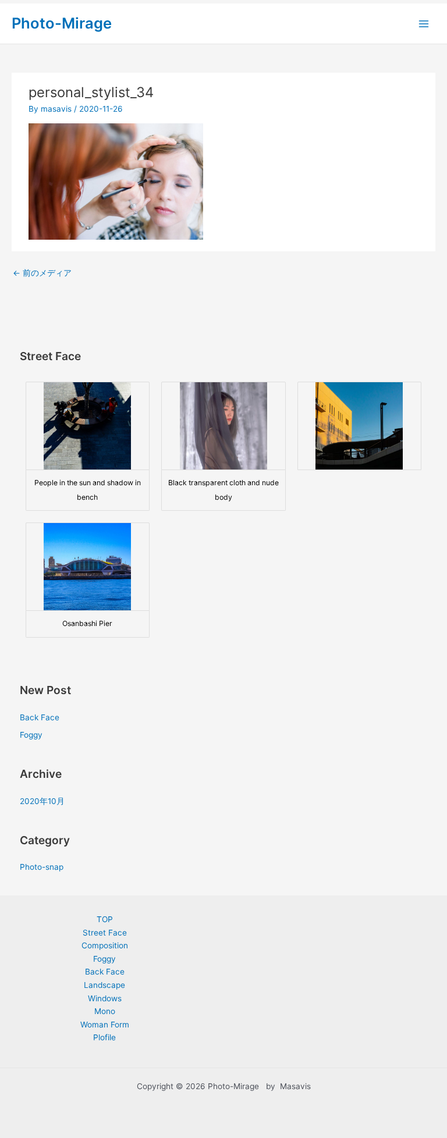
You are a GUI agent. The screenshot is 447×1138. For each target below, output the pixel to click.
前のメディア (42, 273)
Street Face (105, 932)
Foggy (31, 734)
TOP (105, 919)
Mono (104, 1011)
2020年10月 (42, 801)
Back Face (39, 717)
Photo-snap (41, 867)
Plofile (104, 1037)
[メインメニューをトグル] (424, 23)
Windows (105, 998)
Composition (104, 945)
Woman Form (104, 1024)
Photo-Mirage (62, 23)
